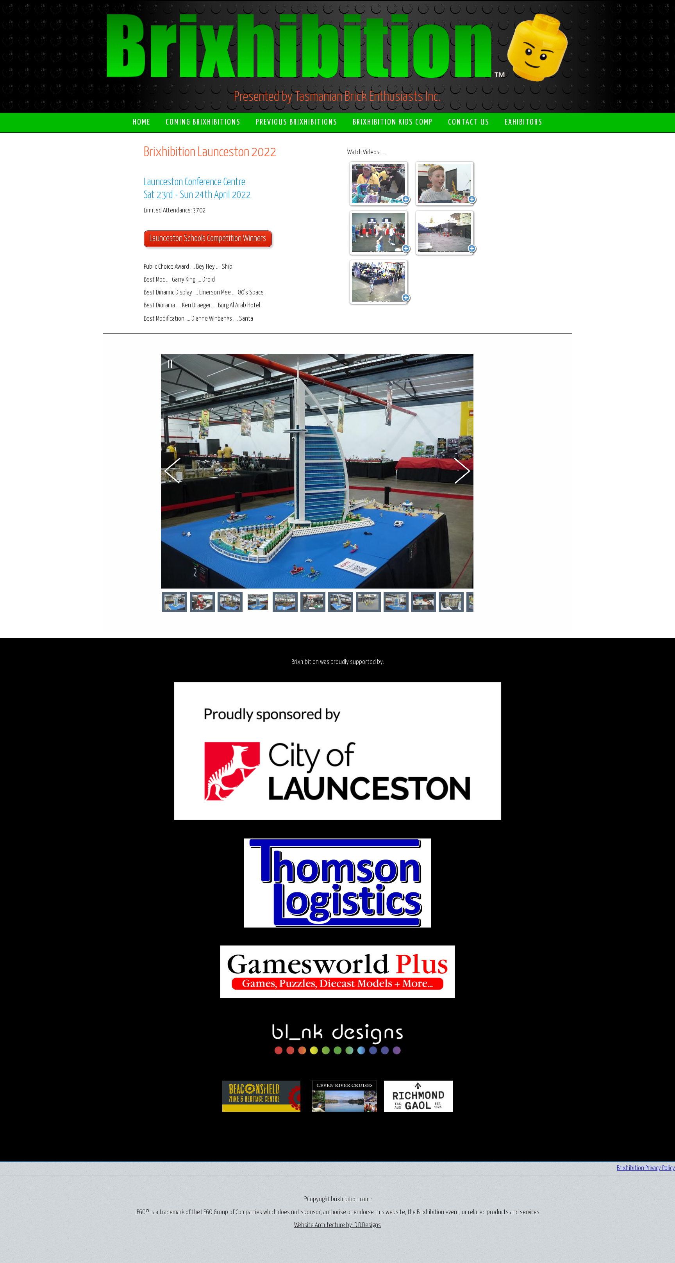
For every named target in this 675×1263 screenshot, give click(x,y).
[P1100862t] (202, 602)
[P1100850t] (340, 602)
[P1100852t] (257, 602)
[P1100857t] (230, 602)
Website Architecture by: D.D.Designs (337, 1225)
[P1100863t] (423, 602)
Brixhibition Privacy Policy (646, 1168)
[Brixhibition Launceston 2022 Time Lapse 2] (445, 233)
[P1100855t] (174, 602)
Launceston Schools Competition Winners (208, 238)
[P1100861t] (368, 602)
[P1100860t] (312, 602)
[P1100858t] (285, 602)
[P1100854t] (396, 602)
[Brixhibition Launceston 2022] (379, 184)
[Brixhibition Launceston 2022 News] (445, 184)
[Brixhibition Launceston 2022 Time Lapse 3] (379, 282)
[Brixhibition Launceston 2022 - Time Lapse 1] (379, 233)
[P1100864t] (451, 602)
